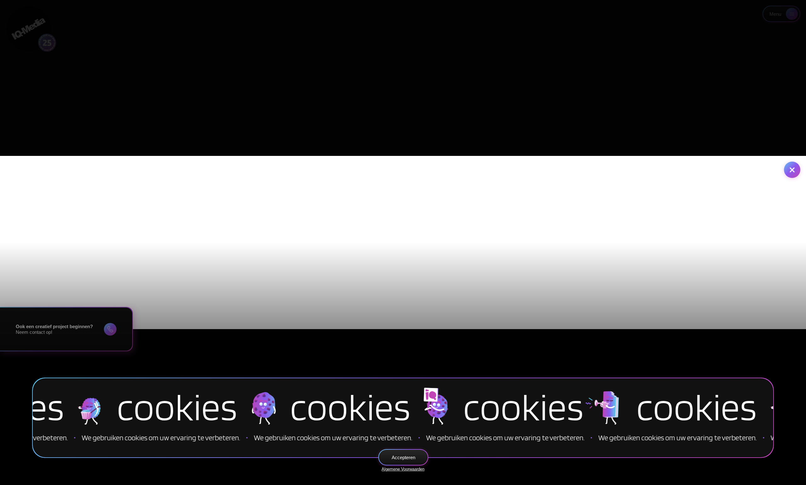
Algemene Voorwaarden (403, 469)
